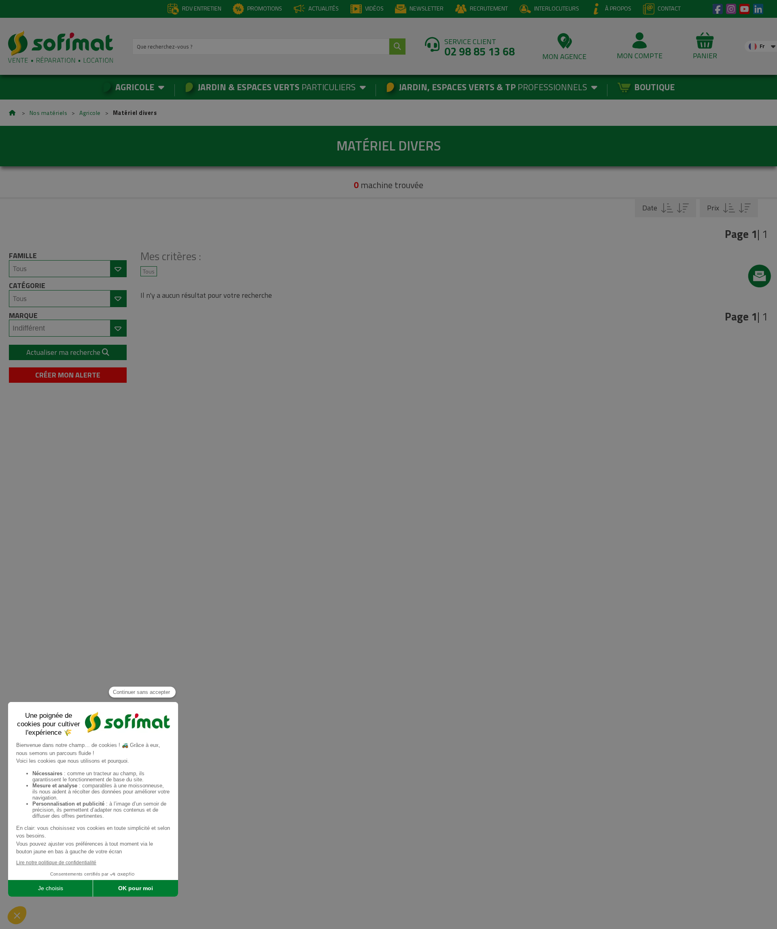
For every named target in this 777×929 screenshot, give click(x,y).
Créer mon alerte (67, 374)
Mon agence (564, 56)
